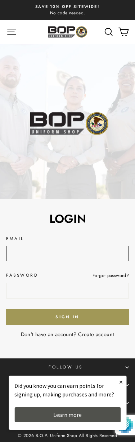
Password (22, 275)
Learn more (67, 414)
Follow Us (66, 367)
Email (15, 238)
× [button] (121, 381)
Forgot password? (111, 275)
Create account (96, 334)
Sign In (67, 317)
